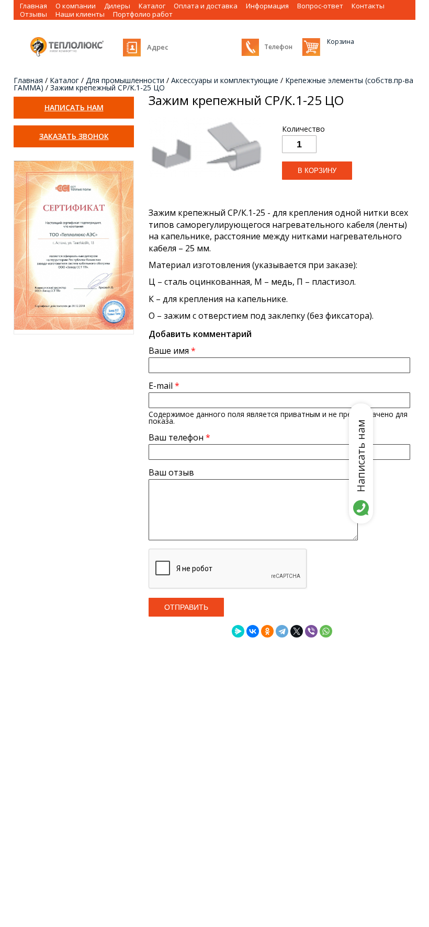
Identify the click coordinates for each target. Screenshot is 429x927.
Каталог (64, 80)
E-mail (164, 385)
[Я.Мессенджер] (238, 631)
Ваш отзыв (171, 472)
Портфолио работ (143, 14)
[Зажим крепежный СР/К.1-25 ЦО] (206, 176)
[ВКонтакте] (252, 631)
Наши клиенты (80, 14)
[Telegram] (282, 631)
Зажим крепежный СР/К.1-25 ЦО (107, 87)
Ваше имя (172, 350)
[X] (296, 631)
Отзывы (33, 14)
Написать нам (74, 107)
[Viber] (311, 631)
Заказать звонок (74, 136)
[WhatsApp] (326, 631)
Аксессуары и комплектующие (224, 80)
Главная (28, 80)
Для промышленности (125, 80)
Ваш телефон (179, 437)
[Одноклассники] (267, 631)
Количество (303, 129)
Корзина (311, 47)
